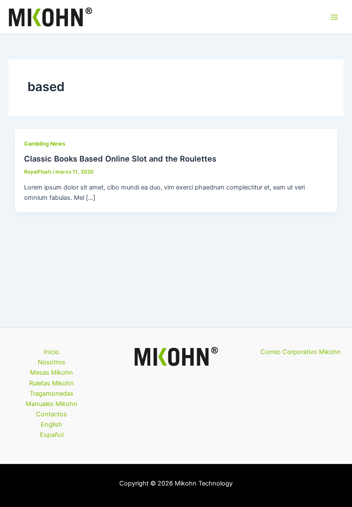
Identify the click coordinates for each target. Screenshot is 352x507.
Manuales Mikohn (51, 404)
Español (52, 435)
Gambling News (44, 143)
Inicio (51, 352)
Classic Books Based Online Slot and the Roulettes (120, 158)
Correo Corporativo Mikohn (301, 352)
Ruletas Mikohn (51, 383)
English (51, 424)
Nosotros (51, 362)
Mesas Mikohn (51, 372)
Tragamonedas (51, 393)
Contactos (51, 414)
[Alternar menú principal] (334, 17)
